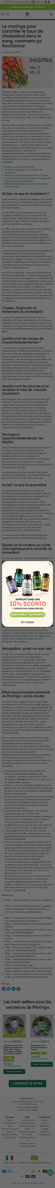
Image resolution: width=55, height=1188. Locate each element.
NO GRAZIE (27, 622)
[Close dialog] (50, 563)
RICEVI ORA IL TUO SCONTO (27, 614)
